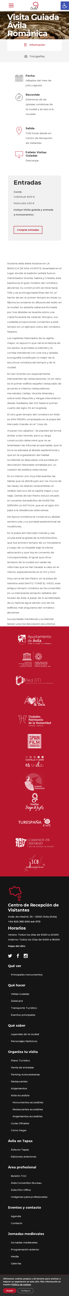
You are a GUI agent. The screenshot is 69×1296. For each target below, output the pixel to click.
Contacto (16, 1223)
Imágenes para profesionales (29, 1196)
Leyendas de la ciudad (25, 1034)
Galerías (16, 1263)
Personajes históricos (24, 1041)
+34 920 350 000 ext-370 (24, 921)
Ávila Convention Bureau (26, 1182)
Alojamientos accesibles (28, 1116)
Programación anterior (25, 1249)
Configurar (25, 1290)
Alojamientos (19, 1088)
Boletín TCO (18, 1175)
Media (15, 1256)
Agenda (16, 1216)
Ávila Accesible (20, 1095)
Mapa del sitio (16, 946)
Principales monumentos (27, 974)
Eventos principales (23, 1014)
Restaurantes (19, 1081)
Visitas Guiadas (20, 993)
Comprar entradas (28, 229)
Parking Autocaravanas (25, 1074)
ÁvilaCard (17, 1000)
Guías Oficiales (20, 1123)
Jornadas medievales (24, 1242)
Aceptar (9, 1290)
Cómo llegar (19, 1130)
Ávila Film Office (21, 1189)
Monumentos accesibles (28, 1102)
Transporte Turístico (24, 1007)
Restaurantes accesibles (28, 1109)
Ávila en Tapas (20, 1149)
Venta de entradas (22, 1067)
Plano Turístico (20, 1060)
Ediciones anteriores (23, 1156)
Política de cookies (21, 1284)
